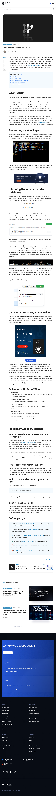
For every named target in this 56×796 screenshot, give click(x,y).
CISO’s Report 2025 (34, 713)
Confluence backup (6, 721)
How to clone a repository (34, 65)
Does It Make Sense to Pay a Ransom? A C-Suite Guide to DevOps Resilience (13, 593)
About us (31, 737)
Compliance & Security (34, 748)
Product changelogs (6, 745)
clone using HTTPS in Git (27, 541)
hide (21, 74)
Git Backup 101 (7, 44)
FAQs (3, 748)
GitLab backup (5, 713)
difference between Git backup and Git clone (33, 535)
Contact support (5, 737)
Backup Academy (33, 707)
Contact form (32, 751)
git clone (37, 268)
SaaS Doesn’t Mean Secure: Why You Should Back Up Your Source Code (14, 612)
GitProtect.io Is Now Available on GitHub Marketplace (39, 567)
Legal (30, 743)
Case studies (32, 716)
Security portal (33, 718)
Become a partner (33, 745)
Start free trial (7, 653)
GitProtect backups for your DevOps (24, 551)
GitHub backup (5, 707)
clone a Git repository (34, 529)
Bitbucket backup (6, 710)
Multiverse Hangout (34, 721)
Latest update (5, 740)
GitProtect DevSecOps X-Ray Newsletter (28, 524)
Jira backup (4, 718)
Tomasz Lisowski (12, 51)
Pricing (3, 729)
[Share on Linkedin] (4, 69)
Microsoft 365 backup (7, 724)
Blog (30, 740)
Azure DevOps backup (7, 716)
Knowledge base (6, 743)
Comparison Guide (33, 710)
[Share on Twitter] (4, 65)
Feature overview (6, 727)
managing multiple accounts (28, 442)
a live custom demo (22, 545)
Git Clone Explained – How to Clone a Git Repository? (22, 567)
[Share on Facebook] (4, 61)
